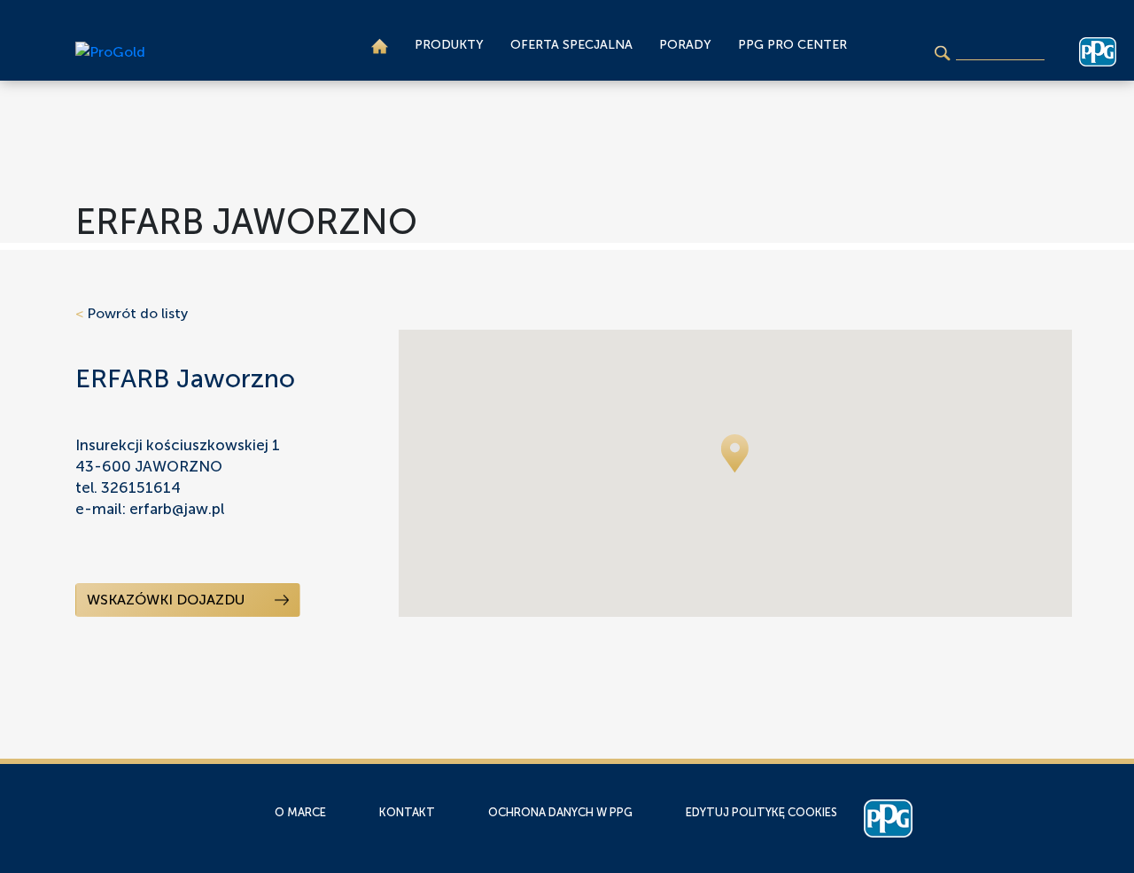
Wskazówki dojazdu (167, 599)
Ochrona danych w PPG (560, 812)
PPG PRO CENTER (792, 44)
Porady (685, 44)
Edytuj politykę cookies (761, 812)
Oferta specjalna (571, 44)
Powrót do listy (131, 313)
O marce (300, 812)
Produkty (449, 44)
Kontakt (407, 812)
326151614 (141, 487)
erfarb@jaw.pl (176, 509)
